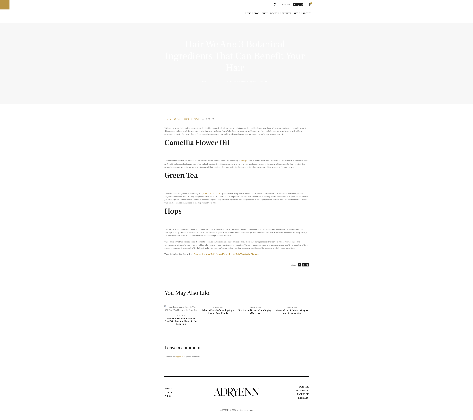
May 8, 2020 (181, 315)
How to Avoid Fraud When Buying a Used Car (255, 311)
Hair (168, 119)
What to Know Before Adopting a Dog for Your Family (218, 311)
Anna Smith (206, 119)
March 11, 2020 (218, 307)
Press (167, 396)
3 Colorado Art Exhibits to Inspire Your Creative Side (291, 311)
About (168, 388)
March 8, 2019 (292, 307)
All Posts (214, 81)
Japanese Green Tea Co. (211, 193)
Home (204, 81)
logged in (179, 356)
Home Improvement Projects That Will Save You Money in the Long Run (181, 321)
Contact (169, 392)
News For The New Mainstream (185, 119)
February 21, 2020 (255, 307)
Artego (244, 160)
